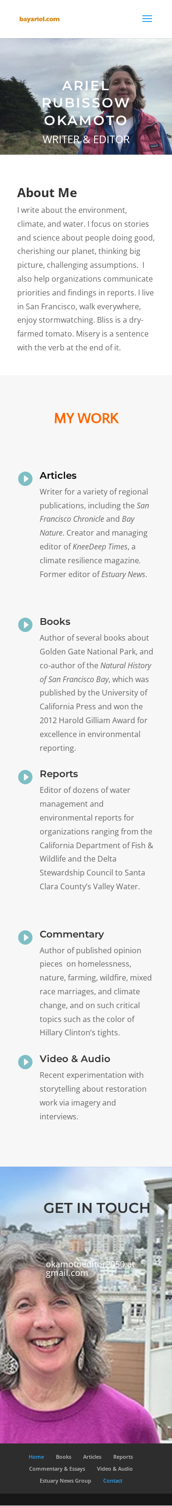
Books (55, 621)
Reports (59, 773)
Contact (112, 1480)
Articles (58, 475)
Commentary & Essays (57, 1468)
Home (36, 1456)
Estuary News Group (65, 1480)
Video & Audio (75, 1058)
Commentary (72, 934)
